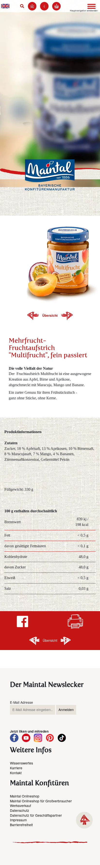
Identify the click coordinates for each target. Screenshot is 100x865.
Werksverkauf (20, 805)
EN (5, 6)
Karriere (16, 767)
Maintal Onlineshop (24, 796)
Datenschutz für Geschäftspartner (36, 815)
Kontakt (16, 772)
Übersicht (50, 315)
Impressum (18, 819)
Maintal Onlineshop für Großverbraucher (41, 800)
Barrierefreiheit (21, 824)
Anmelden (66, 709)
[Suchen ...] (23, 6)
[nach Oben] (84, 820)
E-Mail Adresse (21, 702)
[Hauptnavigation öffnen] (91, 6)
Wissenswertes (21, 763)
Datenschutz (19, 810)
